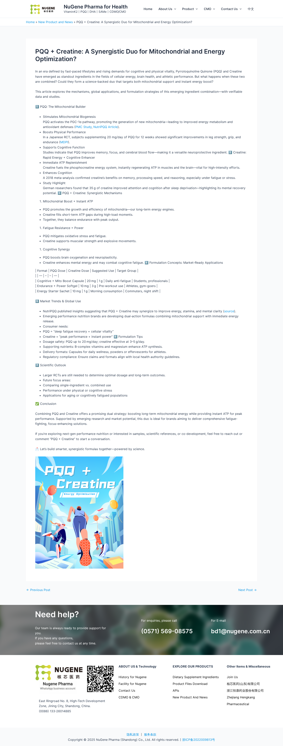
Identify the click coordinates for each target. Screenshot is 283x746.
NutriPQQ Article (105, 127)
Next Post (247, 589)
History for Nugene (133, 677)
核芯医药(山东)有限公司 (243, 684)
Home (148, 9)
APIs (176, 690)
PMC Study (83, 127)
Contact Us (229, 9)
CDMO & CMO (129, 697)
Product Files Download (190, 684)
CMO (207, 9)
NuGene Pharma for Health (96, 7)
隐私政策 (133, 734)
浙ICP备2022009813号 (198, 740)
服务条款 (150, 734)
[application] (174, 9)
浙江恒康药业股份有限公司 (245, 690)
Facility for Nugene (132, 684)
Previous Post (38, 589)
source (229, 311)
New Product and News (55, 22)
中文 (251, 9)
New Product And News (190, 697)
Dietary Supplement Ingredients (196, 677)
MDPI (64, 142)
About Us (165, 9)
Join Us (232, 677)
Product (188, 9)
